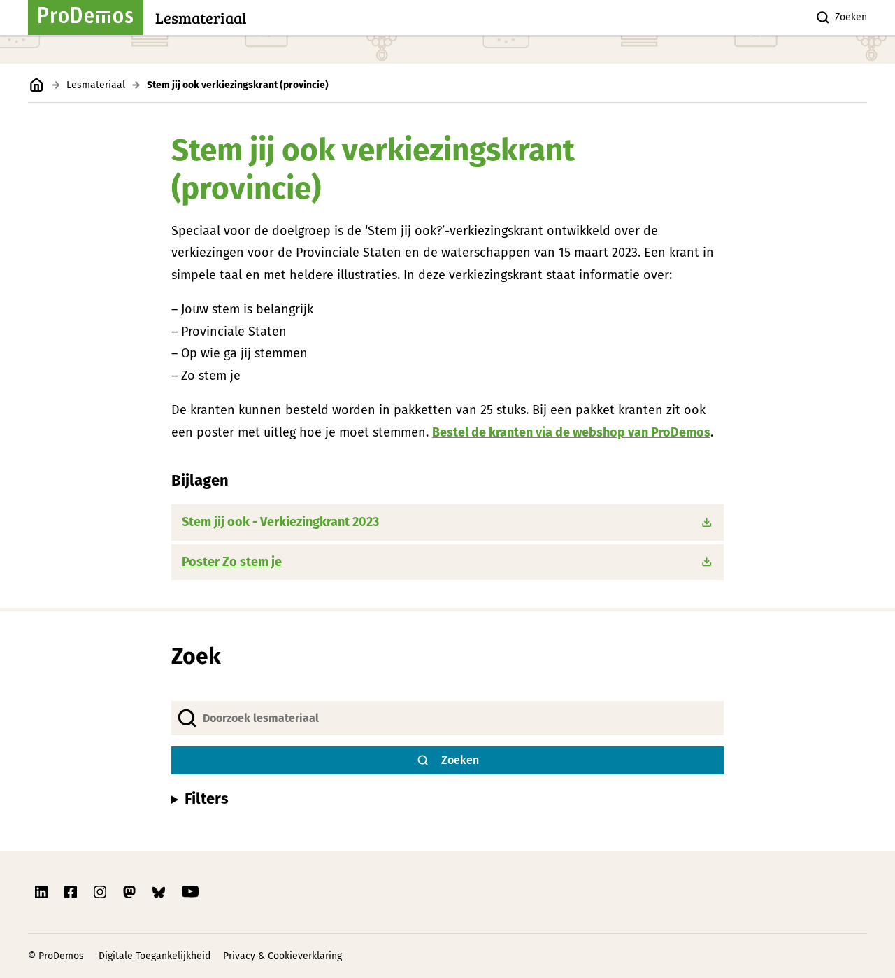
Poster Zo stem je (232, 561)
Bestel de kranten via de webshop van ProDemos (571, 432)
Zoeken (851, 17)
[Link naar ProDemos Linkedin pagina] (42, 892)
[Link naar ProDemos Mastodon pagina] (130, 892)
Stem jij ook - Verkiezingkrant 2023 (280, 522)
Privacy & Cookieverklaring (282, 956)
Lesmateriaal (95, 85)
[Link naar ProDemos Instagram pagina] (101, 892)
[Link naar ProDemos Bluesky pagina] (160, 892)
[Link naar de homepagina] (36, 85)
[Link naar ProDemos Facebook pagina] (72, 892)
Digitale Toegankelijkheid (154, 956)
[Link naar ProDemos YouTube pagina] (190, 892)
